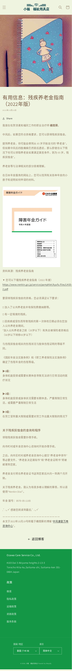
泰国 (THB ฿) (23, 650)
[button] (4, 7)
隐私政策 (11, 598)
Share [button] (9, 118)
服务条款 (11, 621)
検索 (9, 591)
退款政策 (11, 613)
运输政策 (11, 606)
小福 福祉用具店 (32, 663)
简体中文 (47, 650)
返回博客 (38, 539)
